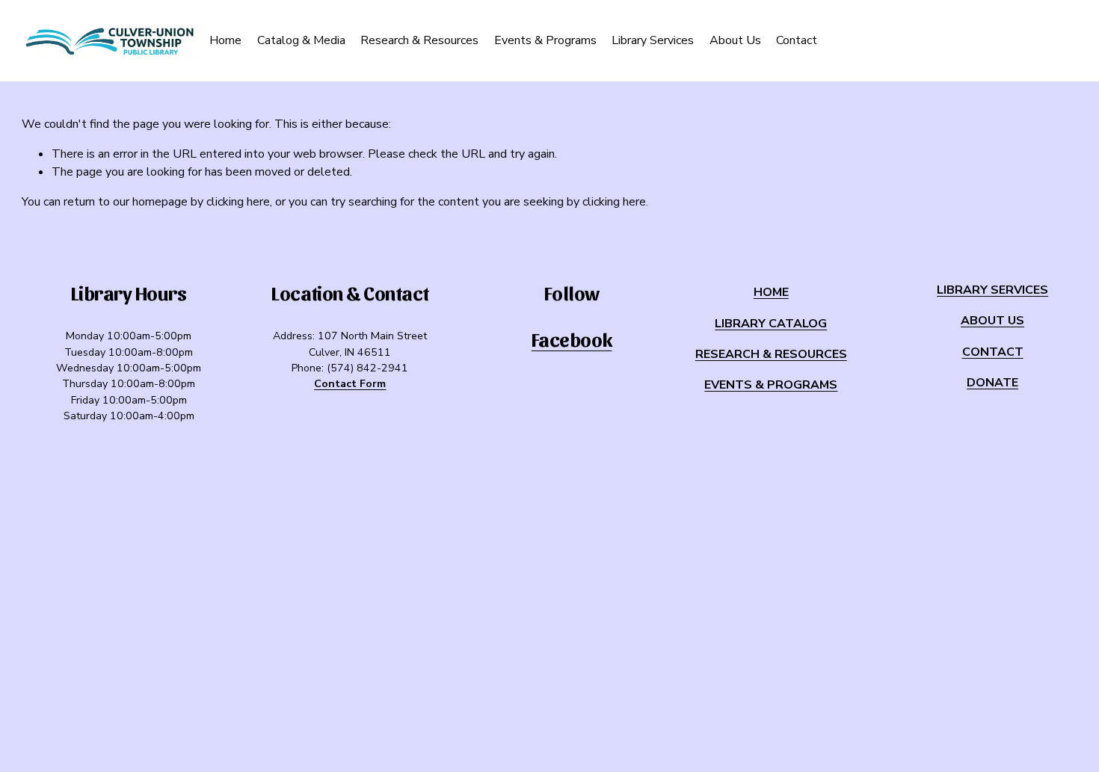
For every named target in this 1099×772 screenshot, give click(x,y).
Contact (796, 40)
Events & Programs (545, 40)
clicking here (238, 202)
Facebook (572, 339)
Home (225, 40)
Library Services (653, 40)
